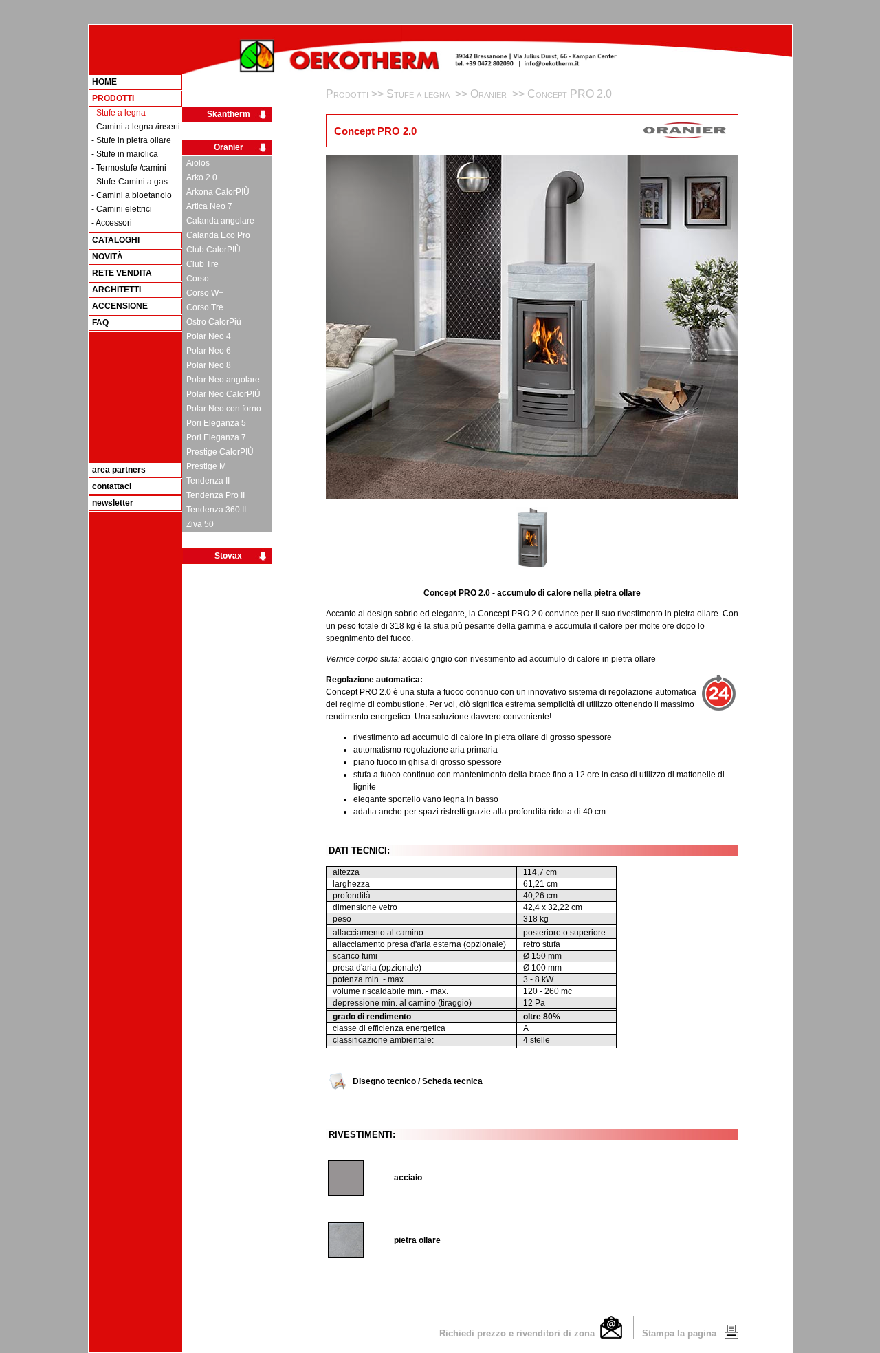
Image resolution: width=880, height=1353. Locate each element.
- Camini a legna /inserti (135, 126)
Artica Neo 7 (207, 206)
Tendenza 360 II (214, 510)
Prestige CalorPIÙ (218, 452)
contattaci (111, 486)
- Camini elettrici (121, 209)
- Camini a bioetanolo (131, 195)
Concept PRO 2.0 (569, 94)
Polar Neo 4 (206, 336)
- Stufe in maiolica (124, 154)
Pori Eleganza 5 (214, 423)
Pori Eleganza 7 (214, 437)
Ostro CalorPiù (211, 322)
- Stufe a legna (118, 113)
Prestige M (204, 466)
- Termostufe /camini (128, 168)
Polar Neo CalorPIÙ (221, 394)
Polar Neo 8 (206, 365)
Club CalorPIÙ (211, 250)
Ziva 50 (198, 524)
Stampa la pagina (681, 1333)
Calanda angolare (218, 221)
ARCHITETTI (116, 289)
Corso (195, 278)
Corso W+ (202, 293)
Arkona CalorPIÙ (216, 192)
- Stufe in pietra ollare (131, 140)
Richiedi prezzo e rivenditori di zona (519, 1333)
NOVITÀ (107, 256)
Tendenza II (206, 481)
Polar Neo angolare (221, 380)
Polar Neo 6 (206, 351)
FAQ (100, 322)
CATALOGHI (116, 240)
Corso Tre (202, 307)
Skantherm (228, 114)
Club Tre (200, 264)
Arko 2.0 (199, 177)
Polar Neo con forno (221, 408)
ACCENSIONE (120, 306)
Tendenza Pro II (213, 495)
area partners (119, 470)
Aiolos (196, 163)
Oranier (228, 147)
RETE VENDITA (122, 273)
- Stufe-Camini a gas (129, 181)
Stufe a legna (419, 94)
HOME (104, 82)
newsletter (112, 503)
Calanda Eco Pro (216, 235)
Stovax (228, 556)
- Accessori (111, 223)
